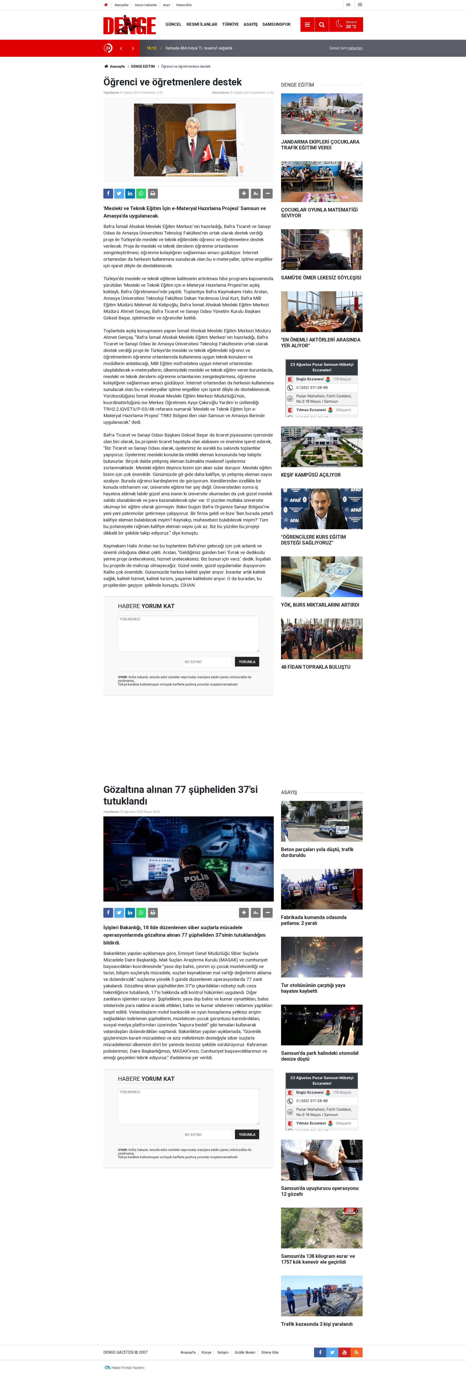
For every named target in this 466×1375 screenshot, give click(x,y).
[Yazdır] (153, 193)
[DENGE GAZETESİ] (129, 24)
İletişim (223, 1353)
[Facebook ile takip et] (320, 1352)
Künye (206, 1353)
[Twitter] (119, 193)
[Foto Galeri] (360, 4)
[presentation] (121, 48)
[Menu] (307, 24)
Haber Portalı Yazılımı (128, 1368)
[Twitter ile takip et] (332, 1352)
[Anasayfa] (106, 5)
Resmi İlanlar (202, 24)
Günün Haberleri (146, 5)
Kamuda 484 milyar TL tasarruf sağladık (199, 48)
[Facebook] (108, 193)
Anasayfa (117, 66)
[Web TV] (348, 4)
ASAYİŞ (251, 24)
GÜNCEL (174, 24)
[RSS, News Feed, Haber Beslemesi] (356, 1352)
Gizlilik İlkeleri (245, 1353)
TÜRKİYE (230, 24)
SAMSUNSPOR (276, 24)
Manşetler (122, 5)
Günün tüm (346, 48)
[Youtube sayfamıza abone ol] (344, 1352)
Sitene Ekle (183, 5)
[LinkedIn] (130, 193)
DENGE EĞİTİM (143, 66)
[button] (244, 193)
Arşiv (166, 5)
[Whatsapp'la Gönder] (141, 193)
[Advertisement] (188, 743)
